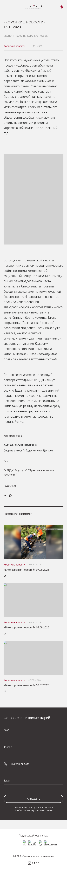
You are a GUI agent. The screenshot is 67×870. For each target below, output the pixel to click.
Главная (8, 35)
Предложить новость (61, 7)
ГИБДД (8, 470)
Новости (20, 35)
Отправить (33, 798)
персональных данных (42, 810)
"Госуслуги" (20, 470)
